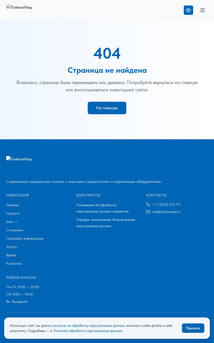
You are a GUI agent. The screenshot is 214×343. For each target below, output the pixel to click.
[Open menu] (202, 10)
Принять (193, 328)
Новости (13, 213)
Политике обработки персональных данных (87, 331)
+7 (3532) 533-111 (166, 204)
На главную (107, 107)
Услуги (11, 247)
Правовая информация (24, 238)
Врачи (11, 255)
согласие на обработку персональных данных (87, 325)
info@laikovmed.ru (166, 212)
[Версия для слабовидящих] (188, 10)
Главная (12, 205)
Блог (10, 222)
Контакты (14, 263)
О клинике (14, 230)
